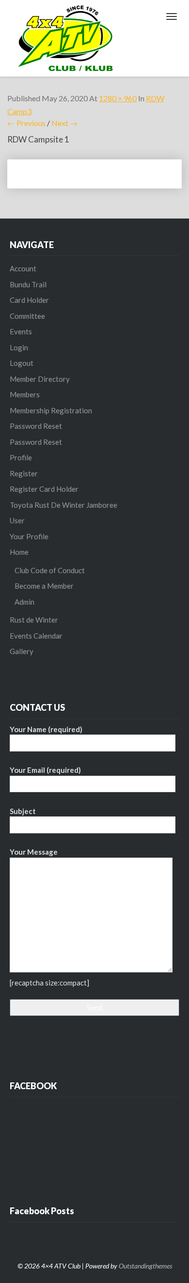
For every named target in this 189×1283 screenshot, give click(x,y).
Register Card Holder (44, 489)
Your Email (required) (45, 770)
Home (19, 552)
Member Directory (40, 379)
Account (23, 268)
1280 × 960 (118, 98)
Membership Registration (51, 410)
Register (24, 473)
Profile (21, 457)
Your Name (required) (46, 729)
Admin (24, 601)
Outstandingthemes (145, 1266)
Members (25, 394)
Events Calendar (36, 635)
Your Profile (29, 536)
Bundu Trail (28, 284)
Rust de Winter (34, 619)
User (17, 520)
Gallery (21, 651)
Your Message (34, 851)
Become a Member (44, 585)
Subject (23, 811)
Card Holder (29, 300)
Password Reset (36, 426)
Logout (21, 363)
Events (21, 331)
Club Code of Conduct (50, 570)
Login (19, 347)
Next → (64, 122)
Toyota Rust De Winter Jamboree (63, 505)
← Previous (26, 122)
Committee (27, 316)
